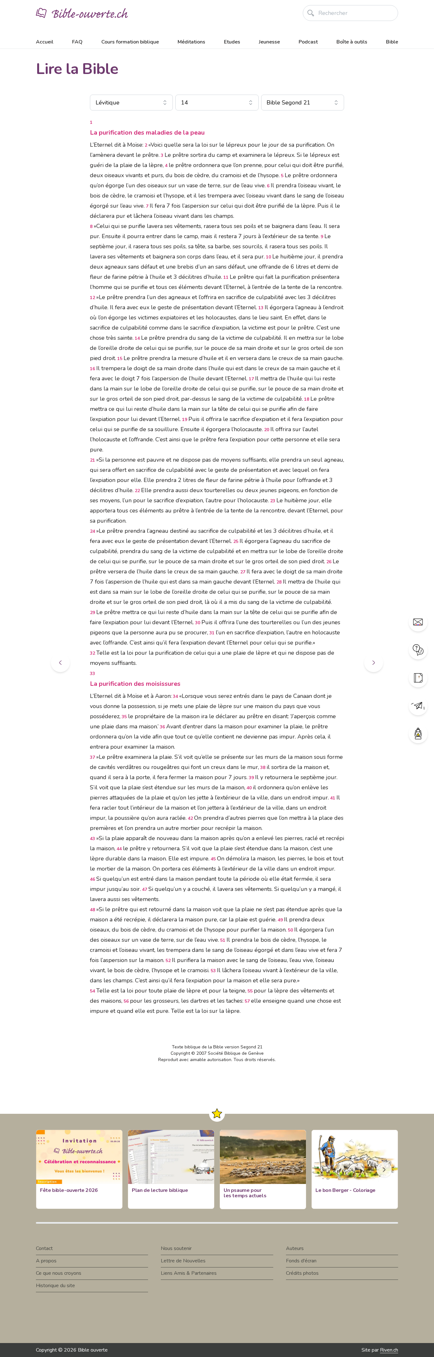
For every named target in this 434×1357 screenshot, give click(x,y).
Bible (392, 41)
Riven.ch (389, 1350)
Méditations (191, 41)
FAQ (77, 41)
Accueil (44, 41)
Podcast (308, 41)
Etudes (232, 41)
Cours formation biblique (130, 41)
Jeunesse (269, 41)
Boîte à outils (351, 41)
